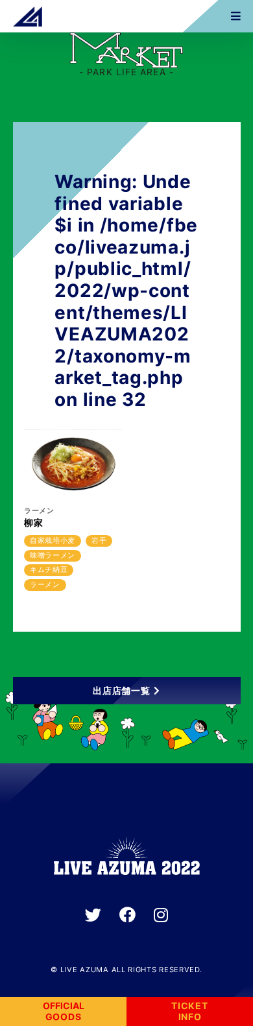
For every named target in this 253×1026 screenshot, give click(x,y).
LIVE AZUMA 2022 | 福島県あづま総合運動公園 (27, 16)
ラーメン (45, 584)
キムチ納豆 (49, 569)
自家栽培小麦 (52, 540)
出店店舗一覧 (121, 690)
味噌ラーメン (52, 555)
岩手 (98, 540)
